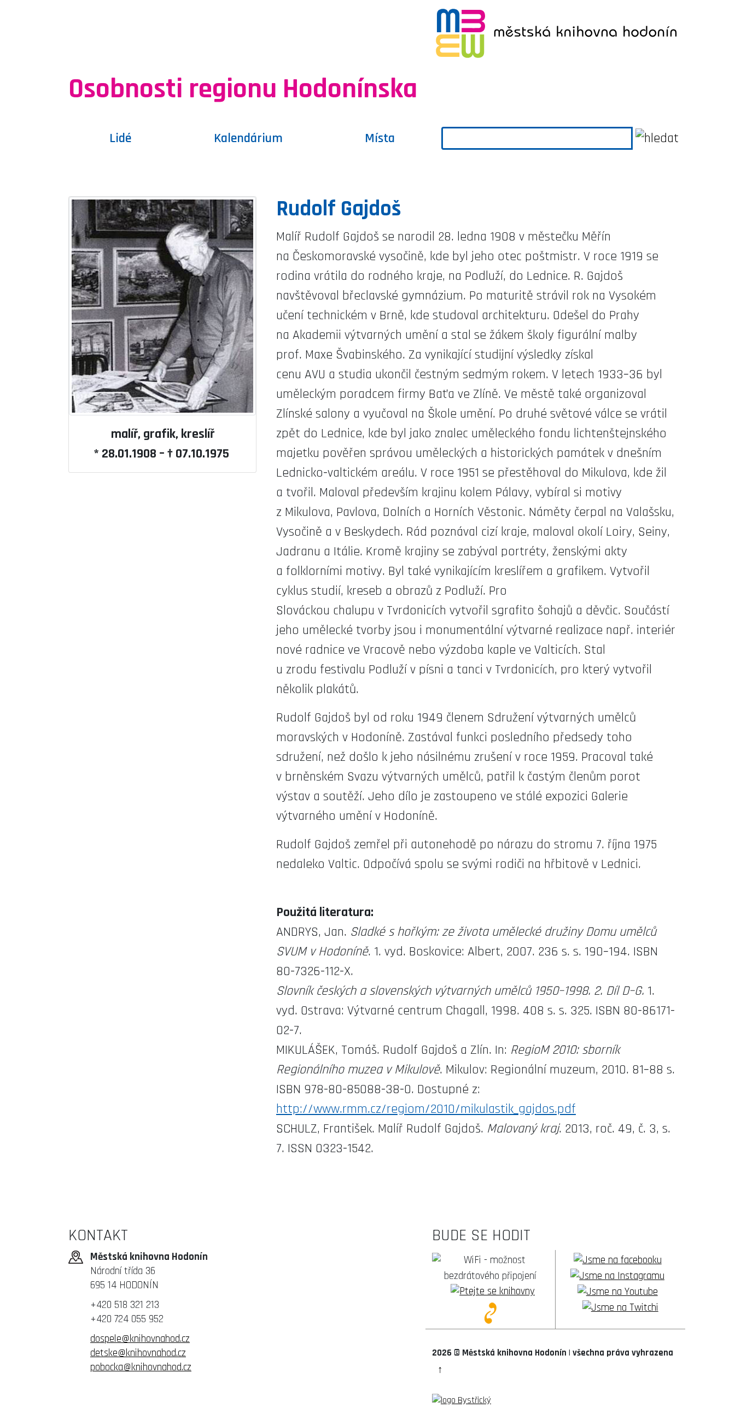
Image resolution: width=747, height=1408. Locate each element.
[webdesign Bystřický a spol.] (461, 1400)
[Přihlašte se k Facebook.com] (618, 1260)
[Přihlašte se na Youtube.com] (617, 1292)
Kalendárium (248, 138)
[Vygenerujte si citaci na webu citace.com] (490, 1312)
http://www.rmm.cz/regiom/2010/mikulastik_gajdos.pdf (426, 1109)
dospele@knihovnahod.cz (140, 1339)
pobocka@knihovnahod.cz (140, 1367)
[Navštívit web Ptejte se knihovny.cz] (493, 1292)
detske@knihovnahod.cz (138, 1353)
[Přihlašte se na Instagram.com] (617, 1276)
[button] (440, 1370)
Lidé (120, 138)
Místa (380, 138)
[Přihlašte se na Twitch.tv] (620, 1308)
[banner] (183, 33)
